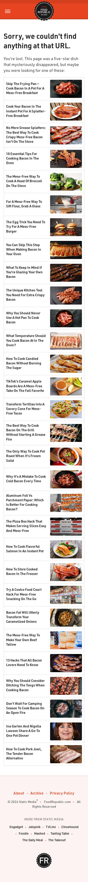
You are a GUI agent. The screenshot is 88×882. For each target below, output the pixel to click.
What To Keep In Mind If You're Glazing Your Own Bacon (24, 272)
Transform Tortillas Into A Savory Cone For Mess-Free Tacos (25, 409)
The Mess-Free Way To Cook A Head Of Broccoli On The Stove (24, 181)
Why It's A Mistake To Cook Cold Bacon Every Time (26, 478)
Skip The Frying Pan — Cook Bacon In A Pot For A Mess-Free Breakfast (25, 88)
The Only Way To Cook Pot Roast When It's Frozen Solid (25, 456)
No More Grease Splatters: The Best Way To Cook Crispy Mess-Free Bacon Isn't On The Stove (26, 134)
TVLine (51, 827)
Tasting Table (60, 833)
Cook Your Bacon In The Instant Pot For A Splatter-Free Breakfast (26, 111)
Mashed (39, 833)
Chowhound (70, 827)
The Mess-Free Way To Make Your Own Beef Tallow (23, 640)
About (19, 793)
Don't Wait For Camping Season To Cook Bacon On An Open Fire (25, 708)
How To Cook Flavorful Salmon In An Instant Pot (25, 548)
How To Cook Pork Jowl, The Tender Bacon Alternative (24, 754)
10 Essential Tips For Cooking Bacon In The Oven (22, 158)
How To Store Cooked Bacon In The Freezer (22, 571)
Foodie (24, 833)
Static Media (27, 802)
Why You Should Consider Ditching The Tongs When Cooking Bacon (25, 685)
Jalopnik (34, 827)
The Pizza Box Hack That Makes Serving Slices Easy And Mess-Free (26, 526)
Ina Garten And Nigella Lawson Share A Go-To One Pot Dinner (23, 731)
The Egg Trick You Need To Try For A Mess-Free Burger (25, 226)
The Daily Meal (32, 840)
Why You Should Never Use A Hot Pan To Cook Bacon (23, 318)
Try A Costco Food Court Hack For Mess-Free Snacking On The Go (24, 594)
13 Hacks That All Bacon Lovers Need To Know (24, 662)
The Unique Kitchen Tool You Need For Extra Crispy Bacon (25, 295)
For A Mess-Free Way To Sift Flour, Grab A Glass (24, 203)
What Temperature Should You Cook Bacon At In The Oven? (26, 340)
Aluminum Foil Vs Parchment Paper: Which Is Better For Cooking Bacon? (25, 502)
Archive (37, 793)
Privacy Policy (62, 793)
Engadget (16, 827)
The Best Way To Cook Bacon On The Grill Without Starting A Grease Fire (25, 432)
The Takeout (57, 840)
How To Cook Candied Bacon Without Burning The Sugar (23, 363)
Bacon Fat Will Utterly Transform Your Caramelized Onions (22, 617)
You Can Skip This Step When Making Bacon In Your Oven (23, 249)
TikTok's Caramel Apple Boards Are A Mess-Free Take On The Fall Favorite (25, 386)
